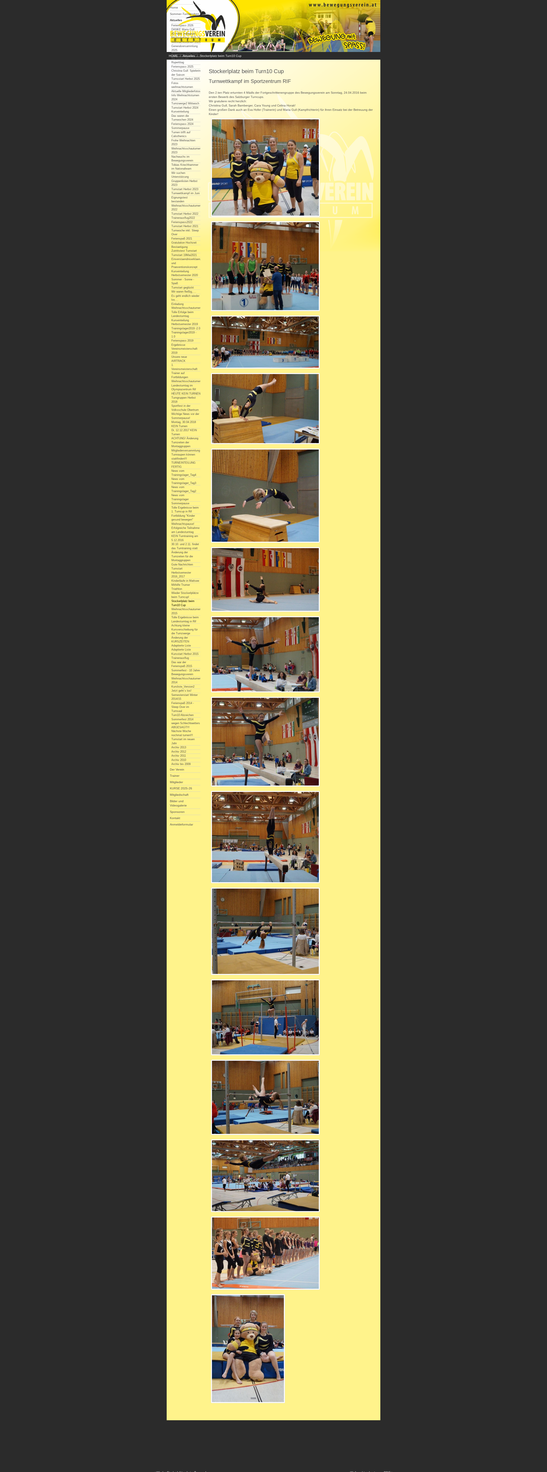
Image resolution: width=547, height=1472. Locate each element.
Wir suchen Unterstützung (180, 175)
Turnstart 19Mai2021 (184, 255)
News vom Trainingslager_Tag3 (183, 481)
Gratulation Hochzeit (184, 242)
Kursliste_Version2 (182, 686)
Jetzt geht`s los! (181, 690)
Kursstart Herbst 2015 (185, 653)
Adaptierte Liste (181, 649)
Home (174, 7)
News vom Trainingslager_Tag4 (183, 472)
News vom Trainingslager (180, 497)
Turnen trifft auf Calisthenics (180, 134)
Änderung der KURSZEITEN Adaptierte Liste (181, 641)
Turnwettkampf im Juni (185, 193)
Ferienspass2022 (182, 222)
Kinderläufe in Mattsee (185, 580)
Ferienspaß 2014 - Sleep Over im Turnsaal (182, 707)
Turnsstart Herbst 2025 (185, 78)
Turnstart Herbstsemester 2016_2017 (181, 572)
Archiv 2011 (178, 755)
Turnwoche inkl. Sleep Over (185, 232)
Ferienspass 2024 (182, 124)
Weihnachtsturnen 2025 (185, 42)
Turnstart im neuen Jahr (183, 741)
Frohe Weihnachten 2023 (183, 142)
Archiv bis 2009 (181, 764)
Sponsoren (177, 812)
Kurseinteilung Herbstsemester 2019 (184, 322)
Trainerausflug (180, 658)
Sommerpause (180, 128)
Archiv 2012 (178, 751)
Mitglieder (176, 782)
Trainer (174, 775)
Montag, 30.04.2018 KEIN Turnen (183, 424)
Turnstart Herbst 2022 (184, 213)
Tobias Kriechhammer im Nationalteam (184, 166)
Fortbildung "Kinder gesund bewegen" (183, 517)
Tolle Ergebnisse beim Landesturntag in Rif (185, 619)
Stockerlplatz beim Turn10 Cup (182, 603)
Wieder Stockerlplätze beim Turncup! (185, 595)
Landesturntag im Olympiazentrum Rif (183, 387)
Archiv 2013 (178, 747)
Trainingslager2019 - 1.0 (183, 334)
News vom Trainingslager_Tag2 (183, 489)
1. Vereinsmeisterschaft (184, 367)
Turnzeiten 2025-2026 (184, 54)
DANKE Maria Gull (182, 29)
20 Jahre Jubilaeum (183, 33)
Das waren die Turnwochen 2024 (182, 117)
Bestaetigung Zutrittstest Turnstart (184, 249)
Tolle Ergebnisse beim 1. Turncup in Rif (185, 509)
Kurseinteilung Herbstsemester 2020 (184, 273)
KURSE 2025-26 (181, 788)
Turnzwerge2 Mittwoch (185, 103)
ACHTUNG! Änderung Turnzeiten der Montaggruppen (184, 442)
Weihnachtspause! (182, 523)
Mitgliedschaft (179, 794)
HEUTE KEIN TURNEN (185, 393)
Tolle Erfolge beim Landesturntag (182, 314)
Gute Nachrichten (182, 564)
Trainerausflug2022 (183, 217)
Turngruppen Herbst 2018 (183, 399)
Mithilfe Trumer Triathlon (180, 586)
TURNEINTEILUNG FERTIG (183, 464)
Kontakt (175, 818)
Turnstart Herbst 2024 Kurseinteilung (184, 109)
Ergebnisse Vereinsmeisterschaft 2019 (184, 348)
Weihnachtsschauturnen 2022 (186, 207)
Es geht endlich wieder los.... (185, 298)
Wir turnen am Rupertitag (180, 60)
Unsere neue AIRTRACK (179, 358)
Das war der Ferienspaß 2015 (181, 664)
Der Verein (177, 769)
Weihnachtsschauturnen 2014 (186, 680)
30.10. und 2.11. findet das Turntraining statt (185, 546)
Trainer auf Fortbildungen (179, 375)
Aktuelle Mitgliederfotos (185, 91)
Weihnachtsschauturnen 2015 (186, 611)
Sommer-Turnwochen (184, 14)
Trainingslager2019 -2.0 (185, 328)
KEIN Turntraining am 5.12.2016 (184, 538)
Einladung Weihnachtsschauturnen (186, 306)
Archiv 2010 (178, 760)
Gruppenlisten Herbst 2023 (184, 183)
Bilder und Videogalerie (178, 803)
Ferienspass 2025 (182, 66)
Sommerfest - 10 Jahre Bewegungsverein (185, 672)
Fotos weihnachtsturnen (182, 85)
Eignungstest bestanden (179, 199)
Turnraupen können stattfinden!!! (183, 456)
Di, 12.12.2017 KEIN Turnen (184, 432)
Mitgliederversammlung (185, 450)
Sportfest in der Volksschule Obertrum (185, 407)
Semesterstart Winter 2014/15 (184, 697)
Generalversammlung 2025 (184, 48)
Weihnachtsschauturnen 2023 (186, 150)
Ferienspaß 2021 (181, 238)
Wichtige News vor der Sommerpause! (185, 416)
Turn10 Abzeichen (182, 715)
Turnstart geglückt (182, 287)
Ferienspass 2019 (182, 340)
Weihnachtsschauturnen (186, 381)
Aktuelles (176, 20)
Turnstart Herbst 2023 (184, 189)
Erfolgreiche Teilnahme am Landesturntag (185, 530)
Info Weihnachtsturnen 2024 (185, 97)
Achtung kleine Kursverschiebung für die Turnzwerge (184, 629)
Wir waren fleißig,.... (183, 291)
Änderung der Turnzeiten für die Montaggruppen (182, 556)
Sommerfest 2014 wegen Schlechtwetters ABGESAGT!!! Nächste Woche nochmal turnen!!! (185, 727)
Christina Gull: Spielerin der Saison (185, 72)
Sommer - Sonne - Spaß (182, 281)
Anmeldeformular (181, 824)
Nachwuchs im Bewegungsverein (182, 158)
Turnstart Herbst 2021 (184, 226)
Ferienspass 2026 (182, 25)
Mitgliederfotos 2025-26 (185, 37)
